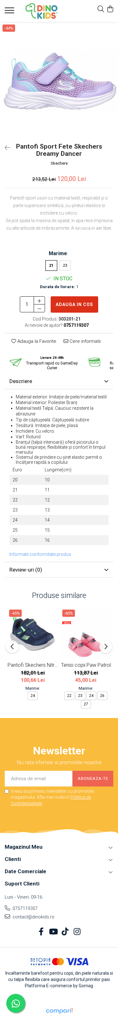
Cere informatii (84, 341)
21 (51, 265)
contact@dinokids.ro (33, 916)
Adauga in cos (74, 304)
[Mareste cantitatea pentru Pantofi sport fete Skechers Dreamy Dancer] (39, 300)
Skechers (59, 163)
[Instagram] (76, 932)
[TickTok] (64, 932)
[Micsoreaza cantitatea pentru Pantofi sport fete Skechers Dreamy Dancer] (39, 308)
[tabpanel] (59, 81)
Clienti (13, 859)
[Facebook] (41, 932)
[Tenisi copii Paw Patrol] (86, 633)
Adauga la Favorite (36, 341)
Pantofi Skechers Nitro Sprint (33, 665)
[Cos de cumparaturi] (110, 9)
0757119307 (25, 908)
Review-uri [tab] (25, 570)
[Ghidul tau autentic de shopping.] (59, 1011)
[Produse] (10, 12)
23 (65, 265)
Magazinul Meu (23, 847)
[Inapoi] (4, 147)
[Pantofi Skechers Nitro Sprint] (33, 633)
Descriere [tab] (20, 381)
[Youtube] (53, 932)
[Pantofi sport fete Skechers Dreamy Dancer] (59, 81)
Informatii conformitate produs (40, 554)
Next (113, 87)
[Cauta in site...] (101, 9)
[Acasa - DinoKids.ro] (41, 11)
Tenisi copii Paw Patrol (86, 665)
